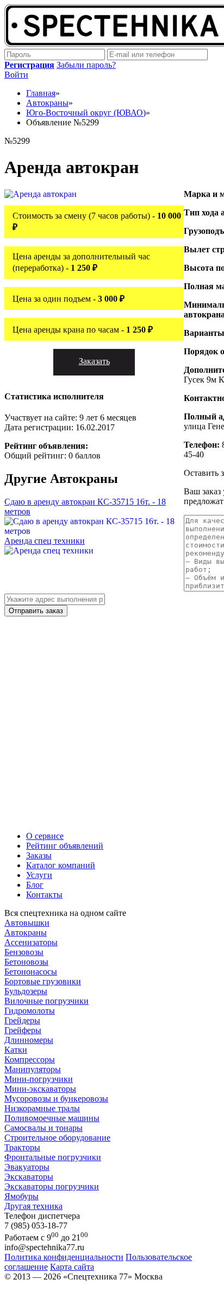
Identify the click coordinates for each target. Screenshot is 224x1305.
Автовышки (26, 922)
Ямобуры (21, 1196)
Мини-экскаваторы (40, 1088)
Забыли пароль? (86, 64)
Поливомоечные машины (51, 1118)
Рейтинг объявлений (64, 845)
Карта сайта (72, 1266)
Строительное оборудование (57, 1137)
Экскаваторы (28, 1176)
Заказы (39, 855)
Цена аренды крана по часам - (83, 329)
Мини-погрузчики (38, 1079)
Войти (16, 74)
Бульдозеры (25, 991)
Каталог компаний (60, 865)
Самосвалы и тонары (43, 1127)
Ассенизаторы (31, 942)
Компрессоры (29, 1059)
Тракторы (22, 1147)
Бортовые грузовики (42, 981)
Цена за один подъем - (69, 298)
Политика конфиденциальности (63, 1257)
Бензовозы (23, 952)
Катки (15, 1049)
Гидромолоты (29, 1010)
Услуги (39, 875)
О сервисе (45, 836)
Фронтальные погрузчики (52, 1157)
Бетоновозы (26, 961)
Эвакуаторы (26, 1167)
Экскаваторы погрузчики (51, 1186)
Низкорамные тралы (42, 1108)
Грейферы (22, 1030)
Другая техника (33, 1206)
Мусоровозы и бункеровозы (56, 1098)
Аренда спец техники (44, 540)
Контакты (44, 894)
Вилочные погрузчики (46, 1000)
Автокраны (25, 932)
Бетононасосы (30, 971)
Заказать (94, 361)
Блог (34, 884)
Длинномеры (28, 1040)
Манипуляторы (32, 1069)
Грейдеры (22, 1020)
